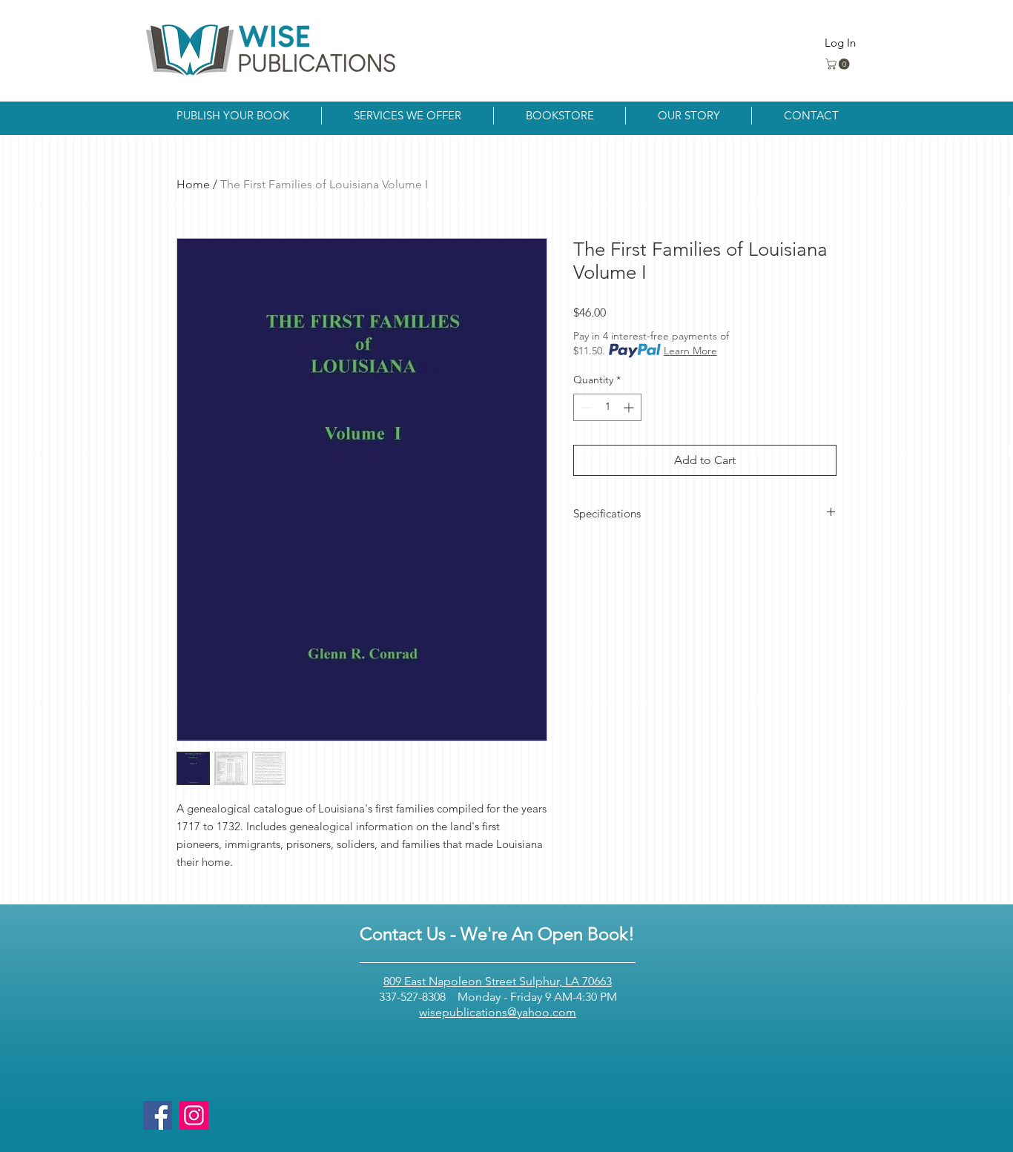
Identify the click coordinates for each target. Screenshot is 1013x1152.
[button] (838, 64)
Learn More (690, 350)
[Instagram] (193, 1115)
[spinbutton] (607, 407)
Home (193, 184)
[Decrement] (584, 407)
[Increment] (630, 407)
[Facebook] (157, 1115)
